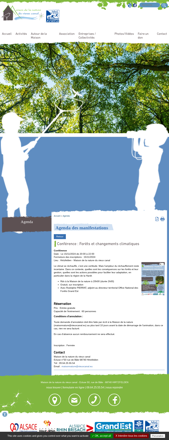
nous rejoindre (114, 387)
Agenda (66, 216)
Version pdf (157, 219)
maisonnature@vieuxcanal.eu (77, 366)
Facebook (135, 5)
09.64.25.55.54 (95, 387)
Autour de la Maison (39, 35)
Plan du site (130, 5)
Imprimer (162, 219)
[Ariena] (53, 21)
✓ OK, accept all (101, 435)
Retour (59, 236)
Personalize (157, 436)
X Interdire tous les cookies (131, 435)
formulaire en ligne (73, 387)
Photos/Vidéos (124, 34)
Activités (21, 34)
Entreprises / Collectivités (87, 35)
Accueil (7, 34)
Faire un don (143, 35)
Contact (162, 34)
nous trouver (53, 387)
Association (67, 34)
